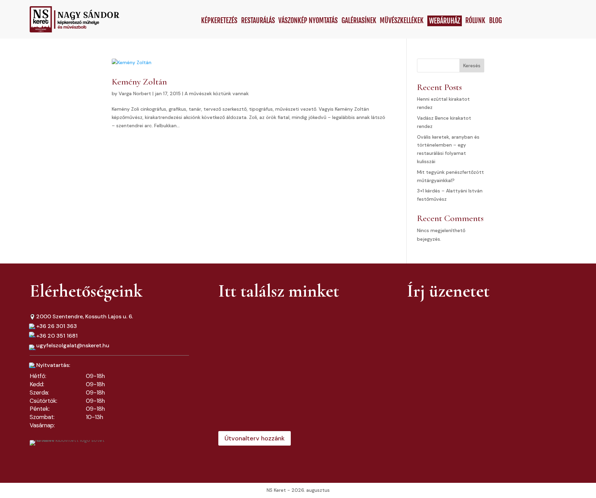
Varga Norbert (135, 93)
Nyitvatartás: (53, 365)
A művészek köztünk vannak (217, 93)
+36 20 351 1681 (57, 335)
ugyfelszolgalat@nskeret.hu (72, 345)
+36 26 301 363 (56, 326)
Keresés (471, 65)
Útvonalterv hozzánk (255, 438)
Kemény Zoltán (139, 81)
